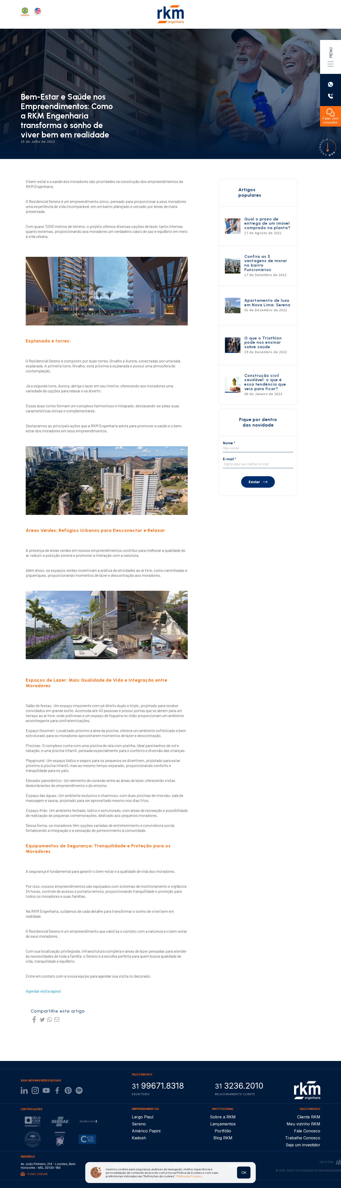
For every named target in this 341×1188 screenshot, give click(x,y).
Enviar (254, 482)
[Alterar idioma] (25, 10)
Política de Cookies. (189, 1176)
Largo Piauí (142, 1116)
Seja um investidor (303, 1144)
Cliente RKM (308, 1116)
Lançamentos (223, 1123)
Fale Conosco (307, 1130)
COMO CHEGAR (37, 1174)
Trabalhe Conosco (302, 1137)
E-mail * (229, 459)
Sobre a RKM (223, 1116)
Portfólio (223, 1130)
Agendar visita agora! (43, 991)
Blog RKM (222, 1137)
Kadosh (139, 1137)
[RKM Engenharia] (307, 1090)
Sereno (139, 1123)
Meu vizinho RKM (303, 1123)
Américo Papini (146, 1130)
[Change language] (37, 10)
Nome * (229, 443)
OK (243, 1173)
